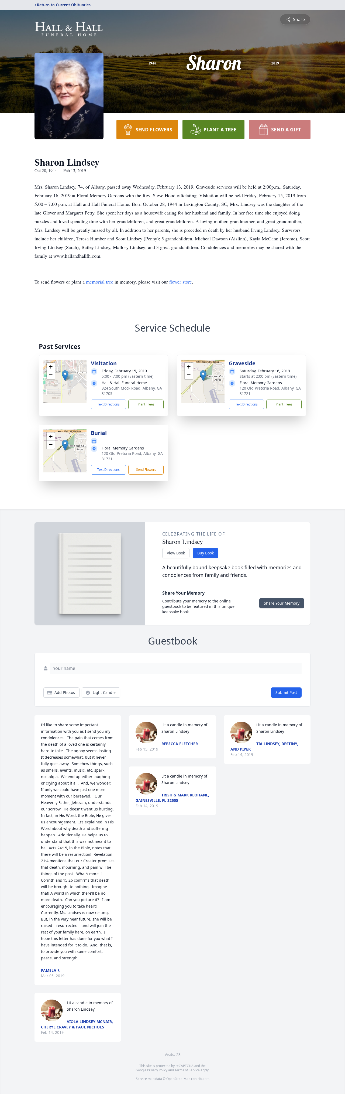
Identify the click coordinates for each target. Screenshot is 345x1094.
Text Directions (108, 404)
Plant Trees (146, 404)
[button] (65, 375)
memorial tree (99, 281)
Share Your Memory (281, 603)
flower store (180, 281)
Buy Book (205, 552)
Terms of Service (187, 1070)
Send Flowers (146, 469)
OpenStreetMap (178, 1078)
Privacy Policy (157, 1070)
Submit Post (286, 692)
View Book (176, 552)
